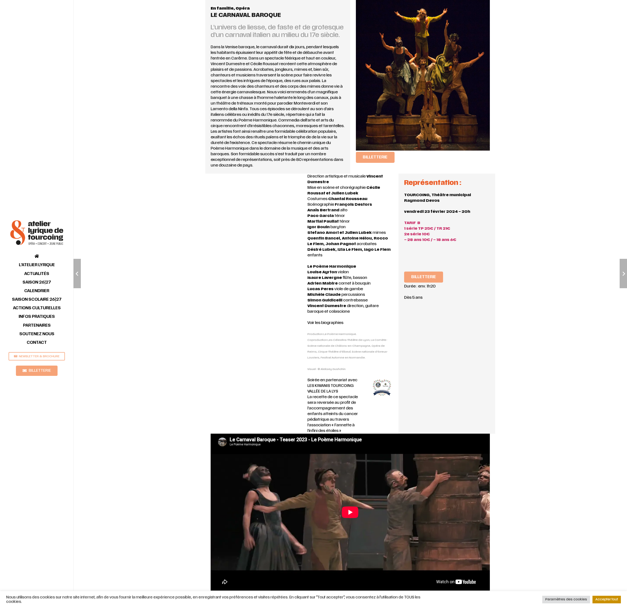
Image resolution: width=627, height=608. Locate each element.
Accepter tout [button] (606, 599)
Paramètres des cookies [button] (566, 599)
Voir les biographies (325, 323)
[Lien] (36, 232)
